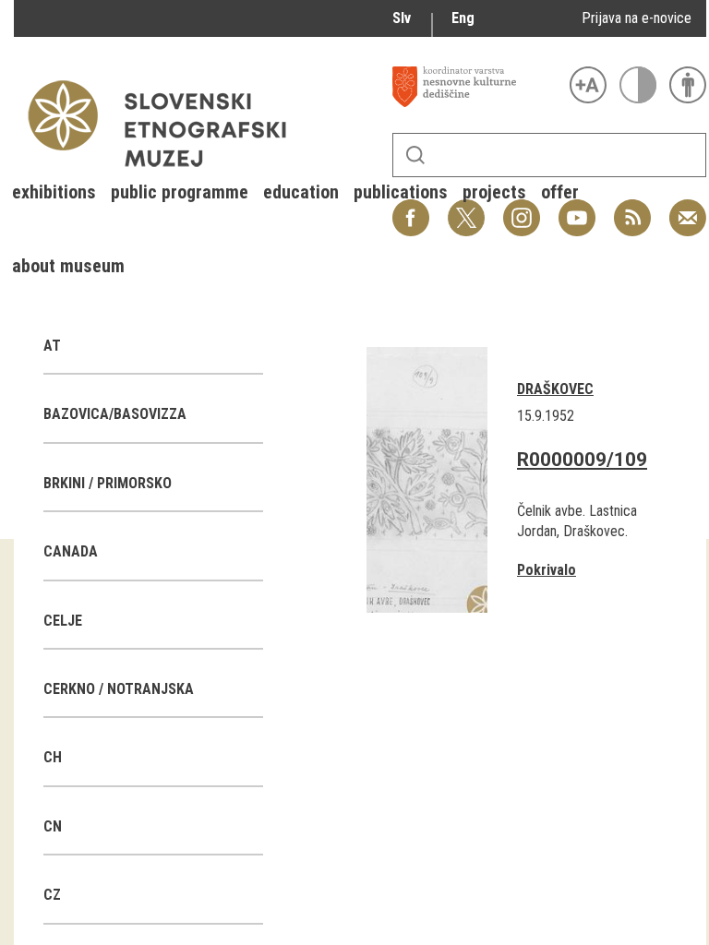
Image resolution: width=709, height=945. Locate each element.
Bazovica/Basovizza (114, 414)
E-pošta (687, 208)
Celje (62, 620)
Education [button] (301, 192)
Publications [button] (401, 192)
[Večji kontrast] (637, 84)
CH (52, 757)
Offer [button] (560, 192)
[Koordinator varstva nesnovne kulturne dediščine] (476, 86)
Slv (401, 18)
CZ (52, 894)
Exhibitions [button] (54, 192)
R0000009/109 (582, 460)
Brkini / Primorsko (107, 483)
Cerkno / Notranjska (118, 689)
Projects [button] (494, 192)
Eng (463, 18)
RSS (628, 208)
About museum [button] (68, 266)
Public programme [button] (179, 192)
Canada (70, 551)
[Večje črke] (588, 84)
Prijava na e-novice (636, 18)
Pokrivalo (546, 570)
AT (52, 345)
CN (52, 826)
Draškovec (555, 389)
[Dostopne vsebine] (687, 84)
